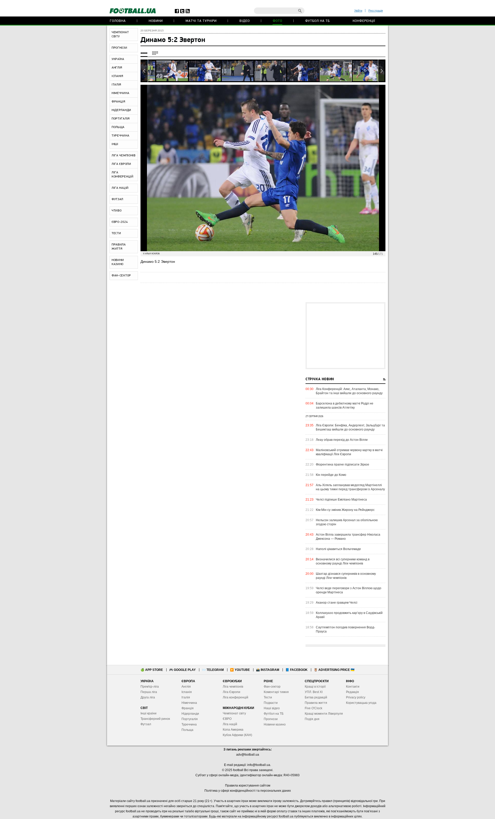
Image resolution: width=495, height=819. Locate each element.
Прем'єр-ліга (150, 686)
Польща (187, 730)
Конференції (364, 21)
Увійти (358, 10)
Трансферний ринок (155, 719)
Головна (118, 21)
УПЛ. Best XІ (314, 692)
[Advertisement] (345, 335)
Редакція (352, 692)
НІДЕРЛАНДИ (121, 110)
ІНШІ (115, 144)
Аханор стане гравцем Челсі (336, 602)
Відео (245, 21)
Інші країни (148, 713)
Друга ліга (148, 697)
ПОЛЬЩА (118, 127)
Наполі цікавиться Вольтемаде (338, 549)
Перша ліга (149, 692)
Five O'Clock (313, 708)
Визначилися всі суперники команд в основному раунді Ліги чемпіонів (342, 561)
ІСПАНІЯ (117, 76)
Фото (277, 21)
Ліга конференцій (235, 697)
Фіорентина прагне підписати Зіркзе (342, 464)
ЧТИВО (117, 210)
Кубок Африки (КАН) (237, 735)
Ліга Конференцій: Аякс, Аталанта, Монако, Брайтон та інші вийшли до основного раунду (349, 391)
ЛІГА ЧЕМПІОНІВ (124, 155)
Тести (268, 697)
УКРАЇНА (118, 59)
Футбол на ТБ (317, 21)
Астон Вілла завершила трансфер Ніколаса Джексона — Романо (348, 537)
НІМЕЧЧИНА (120, 93)
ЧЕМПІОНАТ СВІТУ (120, 34)
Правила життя (316, 703)
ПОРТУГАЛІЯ (121, 118)
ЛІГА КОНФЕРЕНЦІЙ (123, 174)
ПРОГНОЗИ (119, 47)
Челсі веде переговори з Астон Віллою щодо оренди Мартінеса (348, 590)
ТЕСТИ (116, 233)
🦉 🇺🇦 (334, 669)
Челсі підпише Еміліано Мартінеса (341, 499)
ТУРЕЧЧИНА (120, 135)
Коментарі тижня (276, 692)
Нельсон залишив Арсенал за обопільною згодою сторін (347, 522)
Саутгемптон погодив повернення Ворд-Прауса (345, 629)
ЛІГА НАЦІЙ (120, 188)
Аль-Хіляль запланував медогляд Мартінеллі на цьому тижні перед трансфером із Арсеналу (350, 487)
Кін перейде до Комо (331, 475)
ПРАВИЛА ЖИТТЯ (119, 246)
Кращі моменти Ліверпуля (324, 713)
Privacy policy (355, 697)
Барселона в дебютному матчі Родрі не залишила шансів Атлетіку (344, 405)
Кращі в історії (315, 686)
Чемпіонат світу (234, 713)
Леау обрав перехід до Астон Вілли (342, 440)
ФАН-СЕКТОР (121, 275)
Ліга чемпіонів (233, 686)
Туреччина (189, 724)
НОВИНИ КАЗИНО (118, 262)
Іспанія (187, 692)
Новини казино (275, 724)
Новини (156, 21)
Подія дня (312, 719)
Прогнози (271, 719)
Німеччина (189, 703)
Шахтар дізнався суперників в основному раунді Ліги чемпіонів (346, 576)
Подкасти (271, 703)
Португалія (190, 719)
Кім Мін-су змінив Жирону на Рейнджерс (345, 510)
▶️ (240, 669)
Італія (186, 697)
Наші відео (272, 708)
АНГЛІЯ (117, 67)
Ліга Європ (230, 692)
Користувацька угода (361, 703)
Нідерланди (190, 713)
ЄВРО (227, 719)
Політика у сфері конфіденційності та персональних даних (247, 790)
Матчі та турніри (201, 21)
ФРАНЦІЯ (118, 101)
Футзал (146, 724)
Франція (188, 708)
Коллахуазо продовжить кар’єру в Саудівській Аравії (349, 615)
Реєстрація (375, 10)
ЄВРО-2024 (120, 222)
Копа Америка (233, 729)
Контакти (352, 686)
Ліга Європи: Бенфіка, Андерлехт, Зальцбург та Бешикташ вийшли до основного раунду (350, 427)
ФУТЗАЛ (117, 199)
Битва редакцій (316, 697)
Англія (186, 686)
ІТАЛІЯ (116, 84)
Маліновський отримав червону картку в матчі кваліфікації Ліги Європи (349, 452)
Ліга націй (230, 724)
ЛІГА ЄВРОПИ (121, 164)
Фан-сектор (272, 686)
